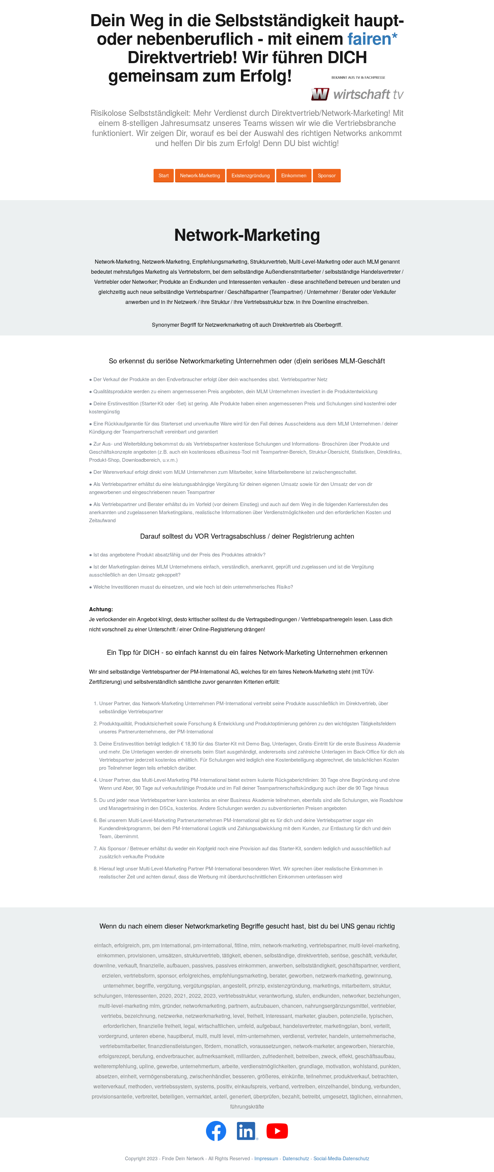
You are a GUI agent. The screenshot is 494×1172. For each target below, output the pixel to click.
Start (164, 175)
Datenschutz (296, 1158)
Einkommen (293, 175)
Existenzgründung (251, 175)
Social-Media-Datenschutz (341, 1158)
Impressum (266, 1158)
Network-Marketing (200, 175)
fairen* (372, 38)
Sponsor (327, 175)
